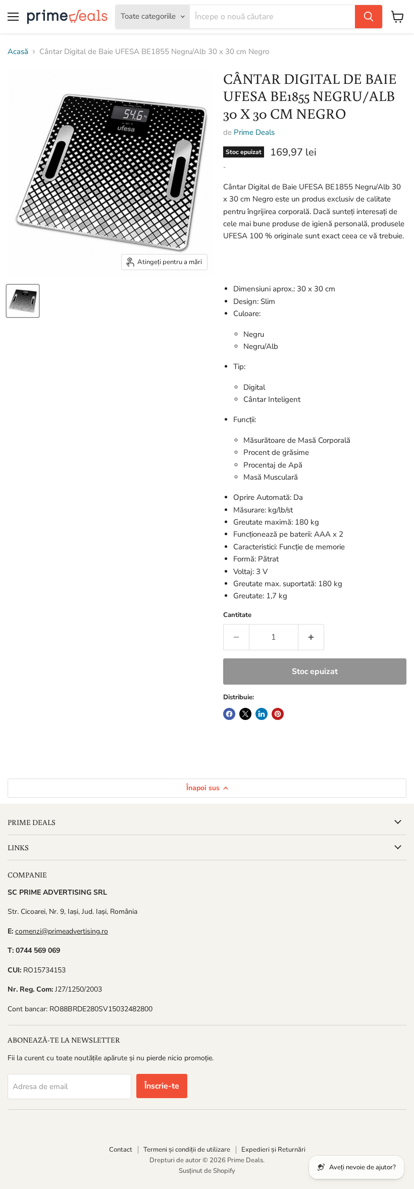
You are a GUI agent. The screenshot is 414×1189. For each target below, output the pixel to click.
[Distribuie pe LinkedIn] (261, 714)
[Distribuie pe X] (245, 714)
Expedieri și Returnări (273, 1149)
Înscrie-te (161, 1086)
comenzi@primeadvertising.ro (61, 931)
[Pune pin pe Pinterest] (278, 714)
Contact (120, 1149)
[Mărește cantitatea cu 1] (311, 637)
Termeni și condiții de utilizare (186, 1149)
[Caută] (368, 16)
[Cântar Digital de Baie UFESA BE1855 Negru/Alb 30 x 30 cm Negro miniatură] (23, 301)
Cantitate (237, 615)
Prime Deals (254, 132)
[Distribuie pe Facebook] (229, 714)
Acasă (18, 51)
